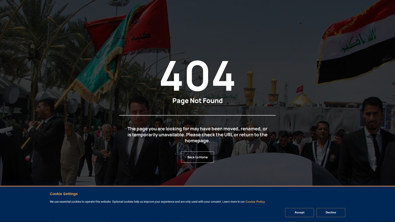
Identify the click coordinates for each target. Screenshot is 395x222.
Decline (331, 212)
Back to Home (197, 157)
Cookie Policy (255, 201)
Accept (299, 212)
